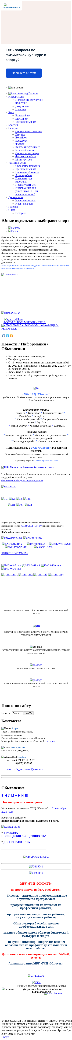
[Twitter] (7, 336)
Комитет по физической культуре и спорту (32, 467)
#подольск (21, 480)
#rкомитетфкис (8, 480)
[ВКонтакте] (4, 336)
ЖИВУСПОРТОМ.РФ (31, 525)
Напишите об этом (24, 73)
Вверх (5, 1036)
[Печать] (14, 227)
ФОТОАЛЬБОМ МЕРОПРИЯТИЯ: (24, 322)
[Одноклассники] (11, 336)
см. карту (50, 741)
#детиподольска (35, 480)
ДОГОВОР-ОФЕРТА (16, 842)
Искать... (6, 713)
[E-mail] (13, 231)
